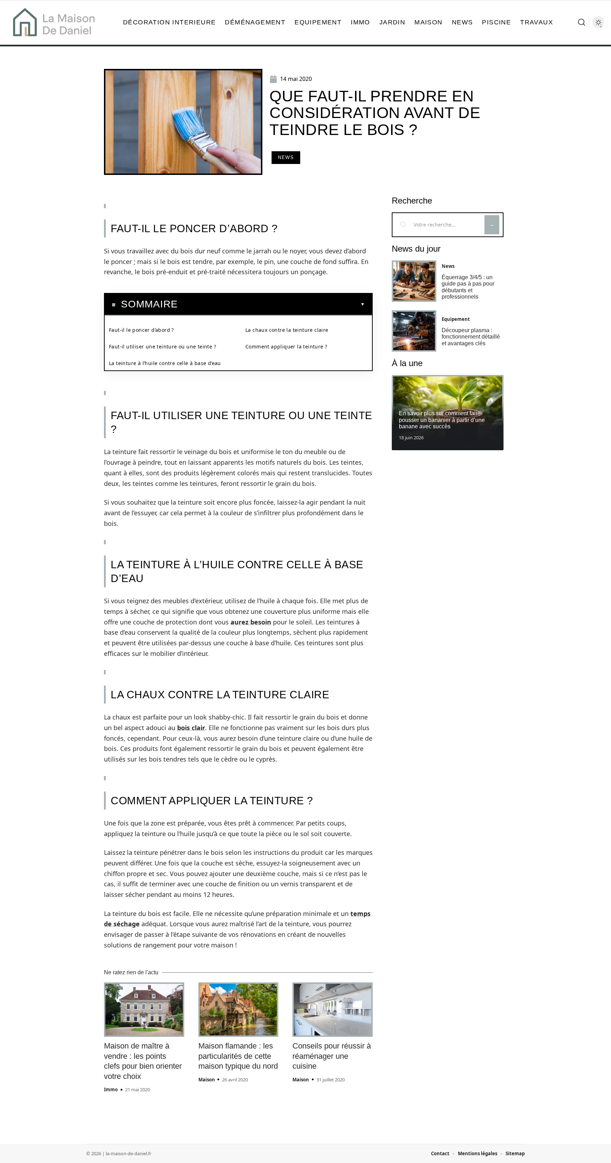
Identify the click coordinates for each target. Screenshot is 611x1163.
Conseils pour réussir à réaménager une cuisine (331, 1055)
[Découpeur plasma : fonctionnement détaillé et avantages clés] (414, 331)
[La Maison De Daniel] (53, 22)
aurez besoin (251, 622)
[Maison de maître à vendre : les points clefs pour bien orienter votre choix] (144, 1009)
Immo (111, 1089)
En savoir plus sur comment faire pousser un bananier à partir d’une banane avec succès (442, 419)
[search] (581, 22)
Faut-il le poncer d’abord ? (142, 330)
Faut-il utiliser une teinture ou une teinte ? (162, 346)
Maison (206, 1079)
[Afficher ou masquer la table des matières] (271, 304)
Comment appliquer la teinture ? (286, 346)
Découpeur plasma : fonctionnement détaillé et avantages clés (471, 336)
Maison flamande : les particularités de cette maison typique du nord (238, 1055)
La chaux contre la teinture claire (286, 330)
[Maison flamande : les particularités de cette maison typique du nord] (238, 1009)
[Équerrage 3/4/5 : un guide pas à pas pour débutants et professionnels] (414, 281)
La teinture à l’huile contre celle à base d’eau (165, 363)
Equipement (456, 319)
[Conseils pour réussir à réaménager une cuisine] (332, 1009)
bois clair (191, 727)
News (286, 157)
